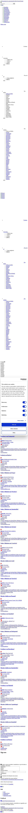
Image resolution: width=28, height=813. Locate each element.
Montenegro (8, 287)
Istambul (8, 173)
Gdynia (7, 148)
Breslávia (8, 147)
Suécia (7, 271)
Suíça (7, 268)
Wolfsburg (8, 146)
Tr (7, 20)
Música (8, 234)
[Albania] (10, 768)
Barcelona (8, 136)
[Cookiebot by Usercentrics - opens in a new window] (20, 379)
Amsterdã (8, 134)
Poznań (7, 132)
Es (8, 11)
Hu (9, 22)
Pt (9, 13)
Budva (7, 142)
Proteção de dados (7, 795)
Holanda (8, 269)
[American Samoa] (10, 770)
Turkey (7, 277)
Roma (7, 170)
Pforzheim (8, 169)
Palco (8, 236)
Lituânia (8, 280)
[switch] (24, 406)
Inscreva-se (3, 773)
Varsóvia (8, 143)
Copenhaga (8, 152)
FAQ (4, 792)
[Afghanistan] (10, 767)
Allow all (14, 424)
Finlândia (8, 278)
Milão (7, 164)
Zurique (7, 177)
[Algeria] (10, 769)
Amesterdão (8, 133)
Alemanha (8, 284)
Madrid (7, 160)
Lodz (7, 157)
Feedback (3, 806)
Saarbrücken (8, 171)
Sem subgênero (10, 250)
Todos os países (9, 93)
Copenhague (8, 153)
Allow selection (14, 428)
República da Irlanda (10, 273)
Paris (7, 165)
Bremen (7, 139)
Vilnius (7, 144)
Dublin (7, 150)
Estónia (7, 267)
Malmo (7, 163)
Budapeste (8, 141)
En (7, 7)
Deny (14, 432)
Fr (8, 16)
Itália (7, 274)
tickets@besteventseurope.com (8, 800)
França (7, 283)
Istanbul (7, 174)
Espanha (8, 266)
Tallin (7, 175)
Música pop (9, 233)
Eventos (25, 220)
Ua (9, 12)
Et (8, 17)
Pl (8, 18)
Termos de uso (6, 793)
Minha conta (3, 24)
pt (2, 5)
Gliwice (7, 149)
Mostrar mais (3, 749)
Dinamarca (8, 282)
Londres (8, 159)
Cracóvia (8, 155)
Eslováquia (8, 285)
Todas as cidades (9, 301)
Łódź (7, 158)
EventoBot (10, 784)
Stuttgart (8, 179)
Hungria (8, 279)
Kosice (7, 154)
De (8, 9)
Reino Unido (9, 288)
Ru (7, 8)
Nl (9, 14)
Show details (20, 420)
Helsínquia (8, 176)
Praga (7, 166)
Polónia (7, 272)
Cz (7, 19)
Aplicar (8, 63)
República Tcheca (10, 276)
